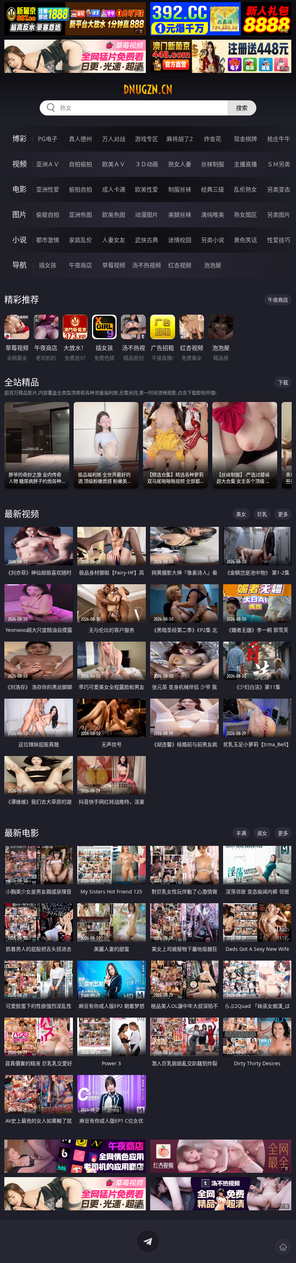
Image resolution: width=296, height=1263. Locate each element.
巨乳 (262, 514)
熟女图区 (245, 215)
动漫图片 (146, 215)
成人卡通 (113, 189)
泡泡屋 (212, 265)
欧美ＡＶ (113, 164)
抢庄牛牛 (278, 139)
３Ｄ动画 (146, 164)
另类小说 (212, 240)
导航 (19, 265)
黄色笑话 (245, 240)
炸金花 (212, 139)
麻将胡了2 (179, 139)
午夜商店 (80, 265)
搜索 (242, 108)
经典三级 (212, 189)
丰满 (241, 833)
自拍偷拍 (80, 164)
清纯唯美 (212, 215)
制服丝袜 (179, 189)
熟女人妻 (179, 164)
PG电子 (47, 139)
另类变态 (278, 189)
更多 (283, 514)
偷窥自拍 (47, 215)
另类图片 (278, 215)
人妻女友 (113, 240)
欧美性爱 (146, 189)
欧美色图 (113, 215)
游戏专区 (146, 139)
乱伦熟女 (245, 189)
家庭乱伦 (80, 240)
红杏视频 (179, 265)
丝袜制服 (212, 164)
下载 (283, 382)
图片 (19, 214)
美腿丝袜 (179, 215)
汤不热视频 (146, 265)
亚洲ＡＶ (47, 164)
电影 (19, 189)
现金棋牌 (245, 139)
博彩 (19, 139)
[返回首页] (283, 1247)
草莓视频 (113, 265)
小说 (19, 240)
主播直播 (245, 164)
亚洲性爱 (47, 189)
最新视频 (21, 514)
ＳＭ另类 (278, 164)
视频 (19, 164)
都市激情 (47, 240)
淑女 (262, 833)
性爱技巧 (278, 240)
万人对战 (113, 139)
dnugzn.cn (148, 89)
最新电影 (21, 833)
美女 (241, 514)
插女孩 (47, 265)
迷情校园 (179, 240)
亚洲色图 (80, 215)
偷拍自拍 (80, 189)
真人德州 (80, 139)
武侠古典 (146, 240)
